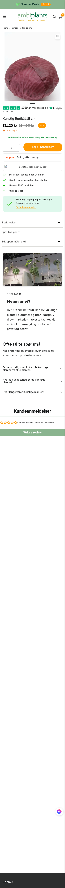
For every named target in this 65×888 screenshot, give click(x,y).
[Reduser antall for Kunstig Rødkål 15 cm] (5, 147)
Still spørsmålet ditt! (14, 241)
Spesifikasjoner (11, 232)
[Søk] (54, 16)
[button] (59, 812)
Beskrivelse (8, 222)
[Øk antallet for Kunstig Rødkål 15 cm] (17, 147)
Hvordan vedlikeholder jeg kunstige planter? (24, 381)
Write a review (32, 432)
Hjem (5, 28)
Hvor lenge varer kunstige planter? (23, 392)
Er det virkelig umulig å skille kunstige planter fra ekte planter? (25, 369)
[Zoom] (57, 36)
